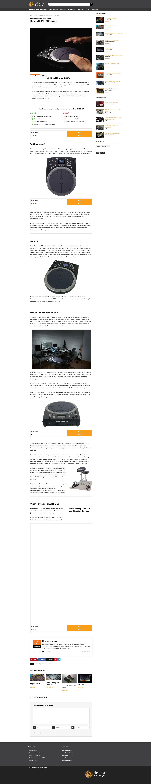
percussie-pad (44, 663)
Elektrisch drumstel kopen (36, 752)
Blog (89, 9)
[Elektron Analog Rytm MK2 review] (53, 675)
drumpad (37, 663)
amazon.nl (34, 135)
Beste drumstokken (67, 750)
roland (50, 663)
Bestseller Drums (33, 760)
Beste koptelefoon (66, 763)
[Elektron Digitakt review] (37, 675)
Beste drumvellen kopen (68, 758)
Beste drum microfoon (67, 755)
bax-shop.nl (35, 132)
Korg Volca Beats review (111, 89)
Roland (48, 18)
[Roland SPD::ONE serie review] (69, 675)
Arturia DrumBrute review (111, 18)
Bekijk (79, 132)
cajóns (59, 321)
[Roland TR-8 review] (85, 675)
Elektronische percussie (41, 15)
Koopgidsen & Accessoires (76, 9)
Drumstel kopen (33, 750)
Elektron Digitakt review (111, 25)
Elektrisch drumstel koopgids (38, 9)
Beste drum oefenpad (67, 752)
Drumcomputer (53, 9)
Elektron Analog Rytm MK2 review (52, 683)
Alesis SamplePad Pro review (112, 81)
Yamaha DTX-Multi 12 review (112, 63)
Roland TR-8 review (84, 685)
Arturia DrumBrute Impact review (113, 73)
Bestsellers (95, 9)
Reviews (62, 9)
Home (32, 15)
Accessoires (107, 56)
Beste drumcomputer (34, 755)
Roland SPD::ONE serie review (112, 40)
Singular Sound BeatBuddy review (114, 55)
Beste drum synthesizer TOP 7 (37, 758)
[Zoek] (91, 4)
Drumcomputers (108, 19)
